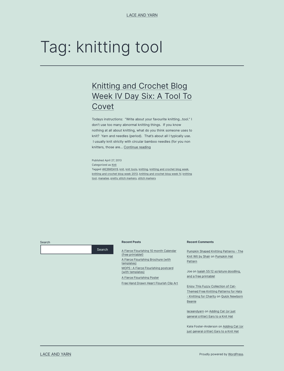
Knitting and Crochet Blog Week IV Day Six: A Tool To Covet (142, 96)
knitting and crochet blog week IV (160, 173)
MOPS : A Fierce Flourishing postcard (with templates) (147, 270)
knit (121, 169)
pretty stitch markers (123, 178)
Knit (114, 164)
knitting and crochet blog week (169, 169)
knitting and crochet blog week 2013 (115, 173)
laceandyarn (195, 311)
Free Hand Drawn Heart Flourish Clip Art (150, 283)
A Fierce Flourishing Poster (140, 277)
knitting (143, 169)
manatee (103, 178)
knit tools (131, 169)
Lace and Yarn (142, 15)
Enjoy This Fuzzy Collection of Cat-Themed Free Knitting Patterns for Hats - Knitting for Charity (214, 291)
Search (45, 242)
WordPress (235, 354)
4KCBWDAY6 (110, 169)
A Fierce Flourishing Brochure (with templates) (146, 261)
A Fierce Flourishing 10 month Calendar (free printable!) (149, 252)
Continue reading (137, 147)
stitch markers (147, 178)
